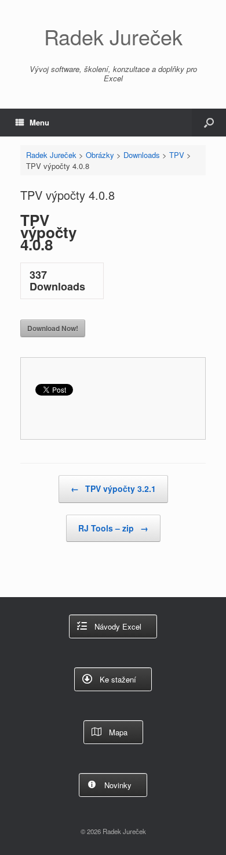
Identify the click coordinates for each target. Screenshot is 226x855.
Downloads (141, 154)
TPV (176, 154)
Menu (39, 122)
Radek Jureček (51, 154)
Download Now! (52, 328)
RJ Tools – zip (113, 528)
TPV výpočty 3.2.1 (113, 488)
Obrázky (100, 154)
